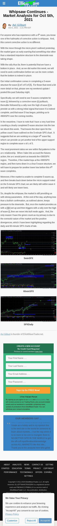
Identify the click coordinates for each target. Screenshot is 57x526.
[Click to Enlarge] (28, 255)
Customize (12, 520)
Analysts (16, 465)
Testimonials (26, 472)
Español (48, 472)
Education (17, 468)
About (7, 465)
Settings (28, 476)
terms (30, 400)
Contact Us (37, 465)
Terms (28, 468)
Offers (38, 472)
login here (39, 351)
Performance (10, 472)
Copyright (48, 468)
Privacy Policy (12, 514)
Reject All (31, 520)
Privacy (37, 468)
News (26, 465)
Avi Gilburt (5, 334)
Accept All (45, 520)
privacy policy (40, 400)
